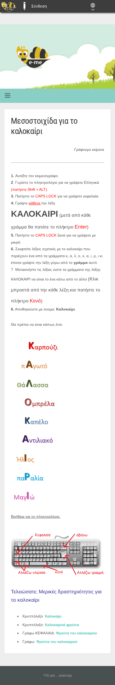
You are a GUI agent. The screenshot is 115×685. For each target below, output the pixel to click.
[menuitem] (8, 6)
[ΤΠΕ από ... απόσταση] (57, 56)
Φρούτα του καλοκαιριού (76, 633)
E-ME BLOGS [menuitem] (24, 6)
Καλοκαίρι (53, 616)
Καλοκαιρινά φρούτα (61, 625)
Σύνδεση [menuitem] (39, 6)
